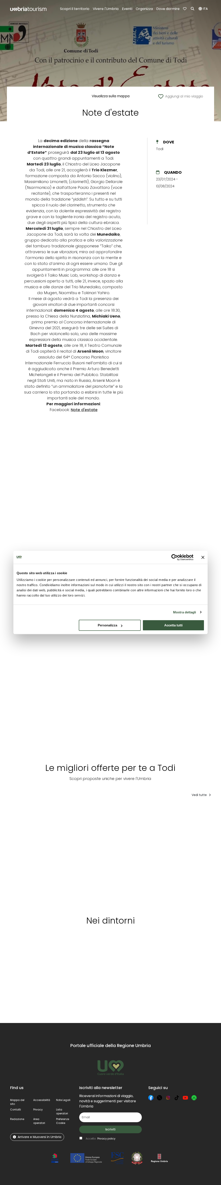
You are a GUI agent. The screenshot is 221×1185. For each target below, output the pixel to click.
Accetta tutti (173, 625)
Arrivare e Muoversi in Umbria (39, 1137)
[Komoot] (194, 1097)
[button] (204, 8)
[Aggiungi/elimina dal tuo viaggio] (46, 809)
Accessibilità (41, 1100)
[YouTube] (185, 1097)
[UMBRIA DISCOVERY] (188, 855)
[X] (159, 1097)
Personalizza (107, 625)
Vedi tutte (200, 795)
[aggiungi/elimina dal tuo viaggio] (34, 949)
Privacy (38, 1109)
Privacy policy (106, 1138)
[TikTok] (176, 1097)
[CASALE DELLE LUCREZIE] (72, 855)
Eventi (127, 8)
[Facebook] (150, 1097)
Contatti (15, 1109)
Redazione (17, 1119)
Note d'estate (84, 409)
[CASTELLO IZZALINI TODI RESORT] (112, 855)
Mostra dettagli (184, 612)
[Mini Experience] (32, 855)
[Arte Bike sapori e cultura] (150, 855)
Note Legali (63, 1100)
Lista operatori (62, 1111)
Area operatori (39, 1121)
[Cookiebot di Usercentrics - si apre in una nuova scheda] (174, 557)
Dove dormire (168, 8)
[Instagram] (168, 1097)
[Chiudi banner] (202, 557)
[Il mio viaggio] (185, 9)
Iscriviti (110, 1129)
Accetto (100, 1138)
